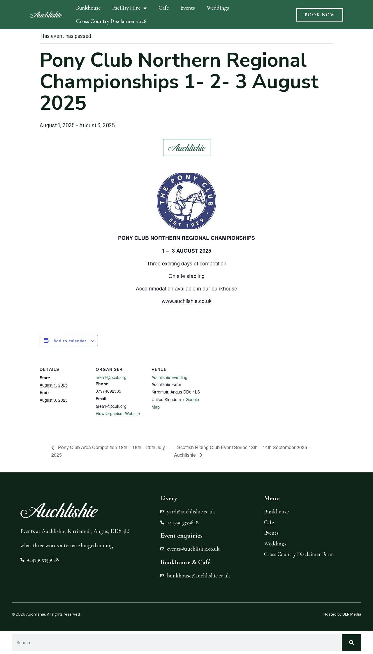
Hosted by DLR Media (342, 614)
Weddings (218, 7)
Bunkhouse (88, 7)
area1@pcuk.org (111, 377)
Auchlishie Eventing (169, 377)
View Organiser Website (118, 413)
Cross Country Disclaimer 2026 (111, 21)
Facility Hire (126, 7)
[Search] (351, 642)
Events (187, 7)
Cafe (164, 7)
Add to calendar (70, 341)
